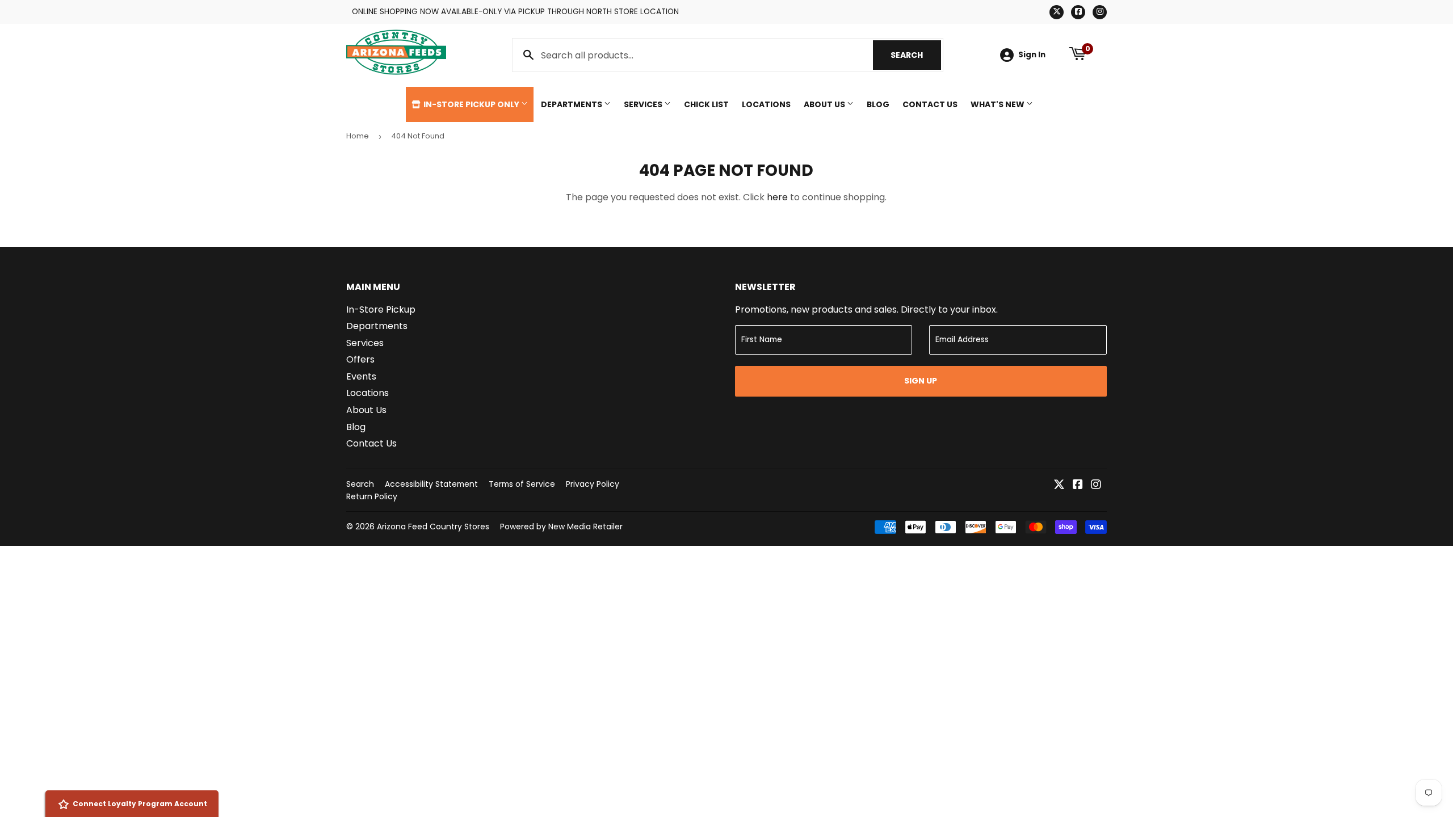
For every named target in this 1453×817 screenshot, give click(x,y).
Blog (878, 104)
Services (644, 104)
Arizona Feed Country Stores (433, 526)
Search (916, 55)
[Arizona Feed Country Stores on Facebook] (1078, 485)
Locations (766, 104)
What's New (998, 104)
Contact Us (930, 104)
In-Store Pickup (380, 309)
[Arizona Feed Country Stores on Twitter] (1059, 485)
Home (357, 135)
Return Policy (371, 496)
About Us (825, 104)
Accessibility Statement (431, 484)
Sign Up (920, 380)
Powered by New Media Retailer (561, 526)
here (777, 197)
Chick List (706, 104)
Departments (572, 104)
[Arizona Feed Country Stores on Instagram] (1096, 485)
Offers (360, 359)
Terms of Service (522, 484)
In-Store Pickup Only (471, 104)
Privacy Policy (592, 484)
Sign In (1031, 54)
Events (361, 376)
